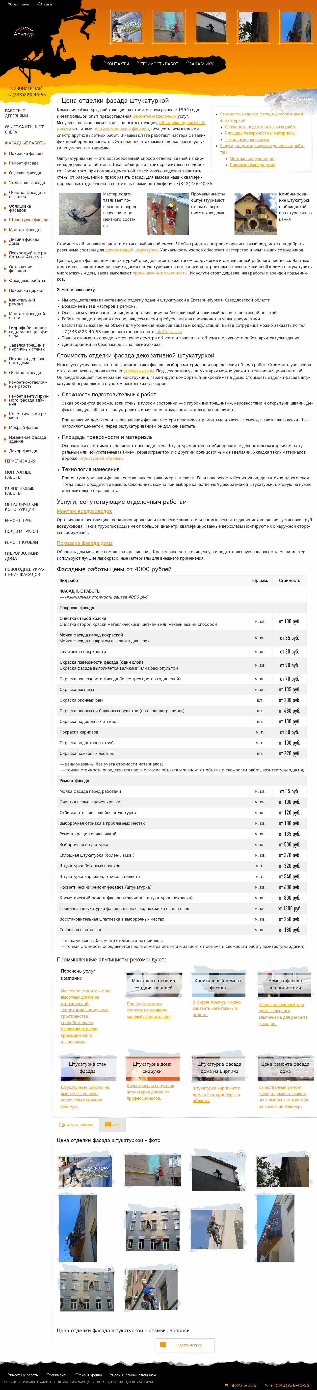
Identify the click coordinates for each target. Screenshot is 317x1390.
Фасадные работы (37, 1382)
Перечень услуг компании (78, 974)
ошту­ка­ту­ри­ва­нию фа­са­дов (122, 128)
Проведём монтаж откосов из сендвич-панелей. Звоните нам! (149, 1010)
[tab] (76, 1125)
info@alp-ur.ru (169, 331)
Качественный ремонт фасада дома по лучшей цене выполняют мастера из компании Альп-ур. (283, 1097)
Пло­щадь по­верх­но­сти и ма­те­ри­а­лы (260, 133)
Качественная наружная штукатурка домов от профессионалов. (150, 1092)
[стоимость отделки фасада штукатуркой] (169, 27)
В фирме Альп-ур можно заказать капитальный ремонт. (217, 1008)
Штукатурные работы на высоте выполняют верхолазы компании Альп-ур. (85, 1097)
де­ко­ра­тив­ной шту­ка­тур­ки (131, 249)
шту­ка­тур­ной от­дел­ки (100, 458)
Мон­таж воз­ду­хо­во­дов (252, 158)
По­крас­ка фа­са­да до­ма (252, 164)
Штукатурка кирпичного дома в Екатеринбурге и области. (216, 1094)
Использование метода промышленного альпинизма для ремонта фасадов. (283, 1014)
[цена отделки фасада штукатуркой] (126, 27)
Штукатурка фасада (74, 1382)
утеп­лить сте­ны (138, 370)
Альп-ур (10, 1382)
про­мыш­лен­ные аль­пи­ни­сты (160, 273)
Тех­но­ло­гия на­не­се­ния (247, 139)
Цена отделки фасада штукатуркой (125, 1382)
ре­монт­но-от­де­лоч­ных (155, 116)
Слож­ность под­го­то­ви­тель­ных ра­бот (261, 126)
